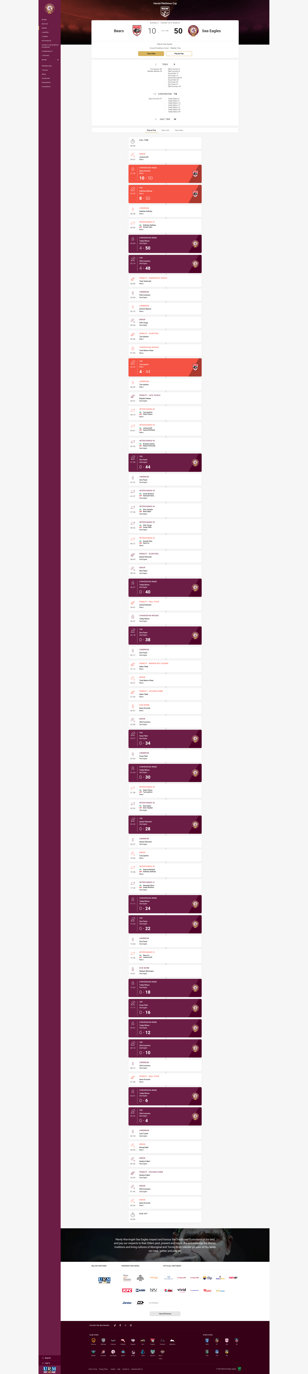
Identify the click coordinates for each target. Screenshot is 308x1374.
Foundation (46, 86)
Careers (113, 1369)
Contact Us (125, 1369)
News (44, 19)
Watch (45, 24)
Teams (45, 36)
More (44, 60)
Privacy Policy (103, 1369)
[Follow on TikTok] (115, 1325)
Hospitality (46, 82)
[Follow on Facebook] (120, 1325)
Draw (44, 28)
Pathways (46, 41)
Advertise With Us (137, 1369)
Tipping (45, 55)
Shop (44, 74)
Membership (47, 66)
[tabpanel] (165, 680)
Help (118, 1369)
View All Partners (165, 1314)
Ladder (45, 32)
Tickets (45, 70)
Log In (47, 1363)
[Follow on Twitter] (125, 1325)
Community (47, 51)
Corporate (46, 78)
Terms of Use (93, 1369)
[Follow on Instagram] (131, 1325)
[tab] (151, 130)
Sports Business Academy (50, 46)
